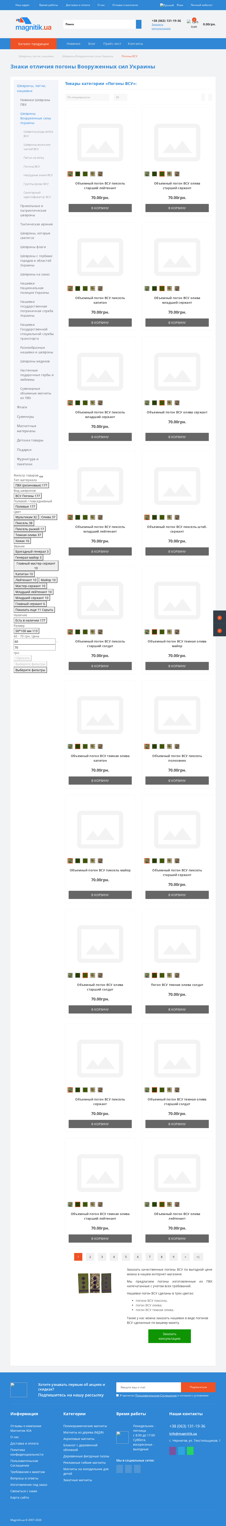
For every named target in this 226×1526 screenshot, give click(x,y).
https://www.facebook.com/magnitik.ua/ (119, 1469)
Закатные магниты (77, 1480)
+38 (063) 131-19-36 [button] (187, 1426)
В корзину (100, 208)
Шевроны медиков (35, 361)
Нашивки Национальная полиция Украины (34, 288)
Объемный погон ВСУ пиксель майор (100, 870)
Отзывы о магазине (125, 5)
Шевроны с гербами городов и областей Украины (36, 260)
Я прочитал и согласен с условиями (164, 1395)
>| (198, 1257)
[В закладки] (130, 229)
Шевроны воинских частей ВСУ (37, 147)
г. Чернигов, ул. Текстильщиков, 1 (195, 1440)
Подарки (24, 449)
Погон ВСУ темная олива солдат (177, 985)
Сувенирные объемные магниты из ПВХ (35, 393)
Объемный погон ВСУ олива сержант (177, 412)
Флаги (22, 407)
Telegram (181, 1451)
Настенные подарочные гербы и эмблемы (37, 375)
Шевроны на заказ (35, 274)
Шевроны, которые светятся (35, 235)
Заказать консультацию (161, 26)
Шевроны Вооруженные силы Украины (87, 56)
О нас (101, 5)
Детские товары (30, 440)
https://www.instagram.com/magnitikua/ (137, 1469)
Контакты (135, 43)
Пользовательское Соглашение (156, 1395)
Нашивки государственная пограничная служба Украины (36, 309)
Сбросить (22, 658)
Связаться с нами (23, 1491)
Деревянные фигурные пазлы (86, 1456)
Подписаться (198, 1387)
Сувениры (25, 416)
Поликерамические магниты (85, 1426)
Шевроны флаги (33, 247)
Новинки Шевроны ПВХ (35, 102)
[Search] (138, 24)
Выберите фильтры (30, 664)
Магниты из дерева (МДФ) (83, 1432)
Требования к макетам (27, 1472)
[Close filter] (41, 476)
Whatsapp (190, 1451)
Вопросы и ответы (24, 1478)
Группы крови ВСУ (36, 184)
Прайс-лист (112, 43)
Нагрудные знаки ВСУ (38, 175)
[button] (219, 630)
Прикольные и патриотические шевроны (33, 210)
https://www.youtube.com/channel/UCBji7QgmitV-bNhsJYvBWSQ (128, 1469)
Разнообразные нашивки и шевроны (36, 349)
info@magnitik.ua (183, 1434)
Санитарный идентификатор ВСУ (37, 194)
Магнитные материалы (26, 428)
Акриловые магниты (78, 1439)
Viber (172, 1451)
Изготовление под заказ (28, 1485)
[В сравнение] (130, 235)
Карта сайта (19, 1497)
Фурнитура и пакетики (28, 461)
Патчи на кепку (34, 158)
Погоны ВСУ (32, 166)
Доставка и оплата (78, 5)
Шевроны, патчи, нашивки (36, 56)
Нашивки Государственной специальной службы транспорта (37, 331)
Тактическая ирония (36, 224)
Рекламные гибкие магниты (84, 1462)
